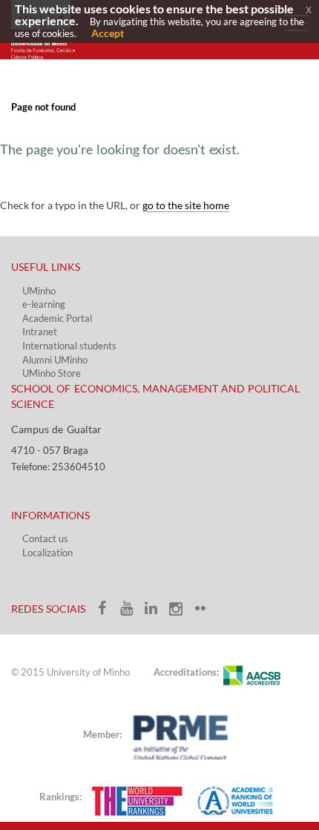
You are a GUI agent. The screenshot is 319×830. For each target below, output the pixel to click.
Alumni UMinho (55, 360)
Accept (107, 33)
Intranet (39, 331)
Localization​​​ (47, 553)
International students (69, 346)
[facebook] (107, 613)
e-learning (43, 304)
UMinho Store (51, 373)
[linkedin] (156, 613)
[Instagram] (180, 613)
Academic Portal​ (57, 318)
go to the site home (185, 205)
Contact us (45, 538)
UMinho (39, 291)
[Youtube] (131, 613)
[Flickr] (204, 613)
